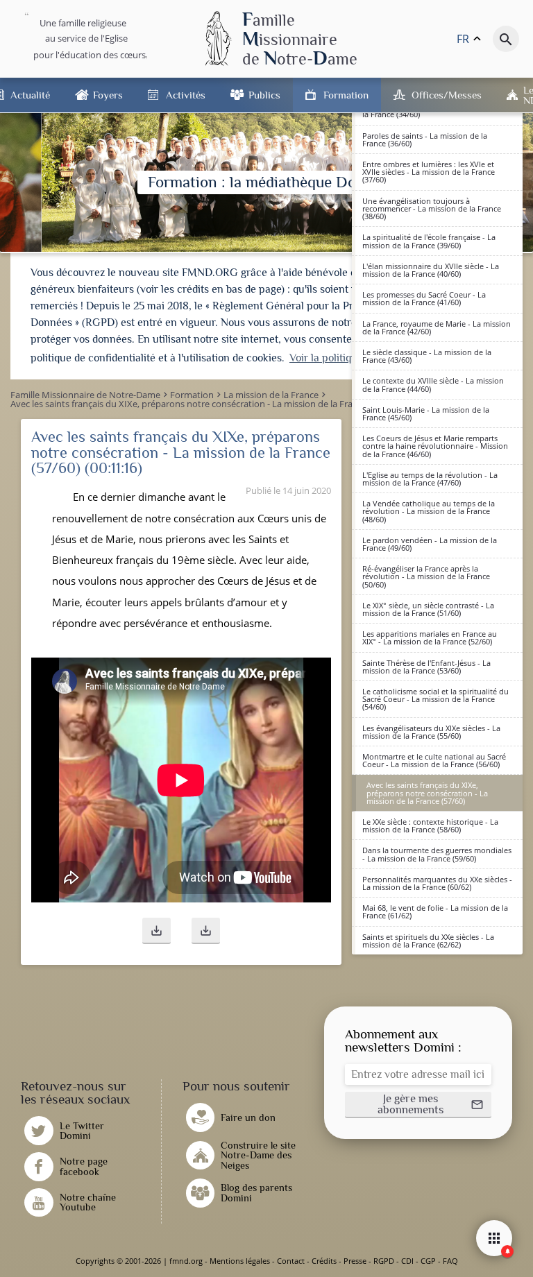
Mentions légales (240, 1260)
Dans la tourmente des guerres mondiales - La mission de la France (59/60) (436, 854)
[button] (156, 931)
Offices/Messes (447, 95)
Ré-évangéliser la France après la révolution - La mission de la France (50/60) (426, 576)
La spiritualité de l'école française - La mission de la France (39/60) (429, 241)
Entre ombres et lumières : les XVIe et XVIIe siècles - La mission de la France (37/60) (428, 172)
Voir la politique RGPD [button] (342, 358)
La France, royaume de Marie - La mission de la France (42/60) (436, 327)
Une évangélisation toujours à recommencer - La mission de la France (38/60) (431, 208)
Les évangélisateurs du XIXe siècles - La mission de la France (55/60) (431, 732)
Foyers (108, 95)
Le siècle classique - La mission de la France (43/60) (426, 356)
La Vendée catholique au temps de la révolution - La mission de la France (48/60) (428, 511)
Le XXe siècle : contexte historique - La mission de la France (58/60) (430, 825)
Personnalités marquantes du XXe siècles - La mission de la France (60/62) (437, 883)
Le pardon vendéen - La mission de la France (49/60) (429, 544)
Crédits (324, 1260)
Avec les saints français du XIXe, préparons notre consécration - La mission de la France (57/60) (427, 792)
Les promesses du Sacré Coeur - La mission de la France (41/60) (424, 298)
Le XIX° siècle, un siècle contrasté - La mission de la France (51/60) (428, 609)
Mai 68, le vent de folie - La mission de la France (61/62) (435, 911)
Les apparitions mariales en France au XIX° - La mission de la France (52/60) (429, 637)
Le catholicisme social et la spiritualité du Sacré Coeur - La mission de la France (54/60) (435, 699)
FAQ (450, 1260)
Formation (346, 95)
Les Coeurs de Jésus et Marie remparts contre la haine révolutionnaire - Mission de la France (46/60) (435, 445)
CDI (407, 1260)
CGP (428, 1260)
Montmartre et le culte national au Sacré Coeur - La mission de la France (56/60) (434, 760)
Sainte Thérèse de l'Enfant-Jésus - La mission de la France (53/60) (426, 667)
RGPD (383, 1260)
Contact (291, 1260)
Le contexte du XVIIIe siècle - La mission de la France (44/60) (433, 384)
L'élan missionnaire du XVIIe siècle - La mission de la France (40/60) (430, 270)
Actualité (30, 95)
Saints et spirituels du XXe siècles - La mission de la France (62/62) (428, 941)
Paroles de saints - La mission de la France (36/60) (424, 139)
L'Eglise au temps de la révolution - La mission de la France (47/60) (430, 479)
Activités (185, 95)
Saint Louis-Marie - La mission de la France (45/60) (425, 413)
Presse (355, 1260)
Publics (264, 95)
